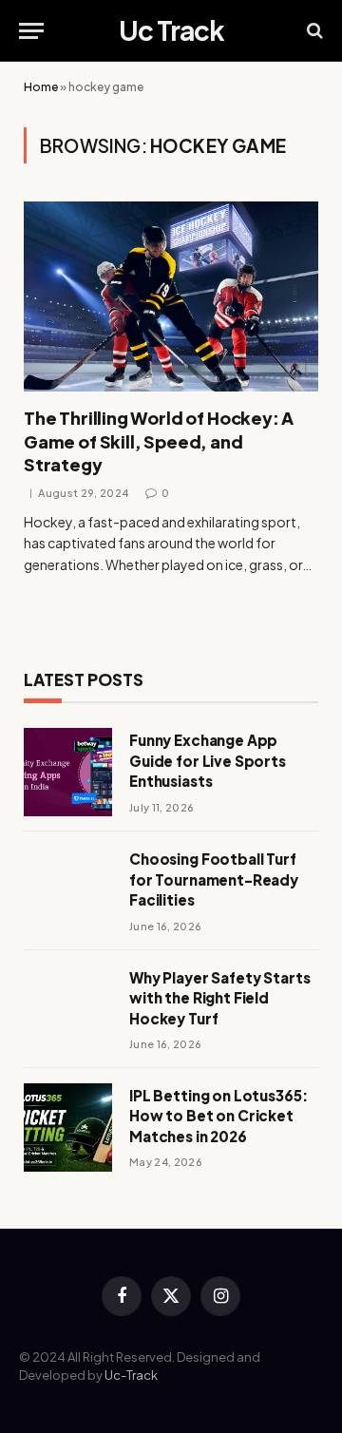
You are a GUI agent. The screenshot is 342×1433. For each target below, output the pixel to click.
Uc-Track (131, 1375)
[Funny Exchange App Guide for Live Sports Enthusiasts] (68, 772)
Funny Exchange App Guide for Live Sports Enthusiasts (207, 760)
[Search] (313, 31)
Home (41, 87)
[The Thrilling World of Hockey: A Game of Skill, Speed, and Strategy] (171, 296)
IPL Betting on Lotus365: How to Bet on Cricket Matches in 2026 (218, 1115)
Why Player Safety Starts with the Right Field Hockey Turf (219, 997)
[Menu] (31, 31)
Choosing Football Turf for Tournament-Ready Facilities (213, 879)
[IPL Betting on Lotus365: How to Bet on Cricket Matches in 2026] (68, 1127)
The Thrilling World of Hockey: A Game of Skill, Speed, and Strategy (159, 441)
